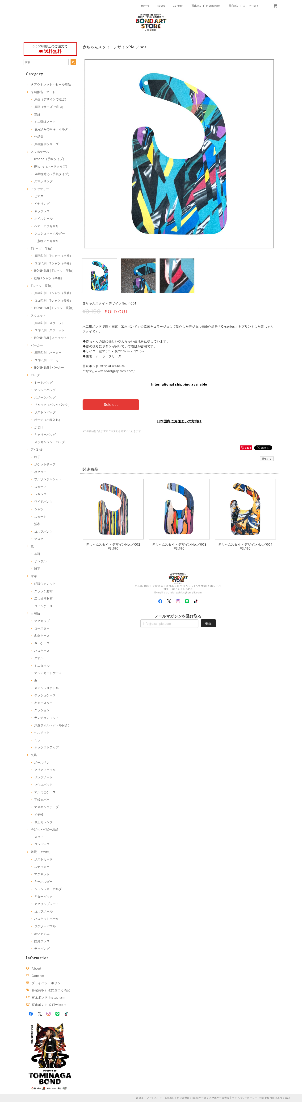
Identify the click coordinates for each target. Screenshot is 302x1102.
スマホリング (43, 181)
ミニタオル (42, 665)
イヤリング (42, 204)
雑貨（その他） (41, 852)
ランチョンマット (46, 718)
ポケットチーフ (45, 464)
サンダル (40, 561)
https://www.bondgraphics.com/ (109, 371)
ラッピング (42, 948)
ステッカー (42, 866)
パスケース (42, 651)
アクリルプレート (46, 904)
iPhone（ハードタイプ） (51, 166)
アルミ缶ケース (45, 792)
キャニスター (43, 703)
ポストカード (43, 859)
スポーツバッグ (45, 397)
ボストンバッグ (45, 412)
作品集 (38, 136)
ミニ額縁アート (45, 121)
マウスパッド (43, 784)
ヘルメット (42, 732)
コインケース (43, 606)
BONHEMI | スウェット (50, 338)
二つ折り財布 (43, 598)
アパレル (37, 449)
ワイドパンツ (43, 501)
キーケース (42, 643)
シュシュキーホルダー (49, 233)
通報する (267, 458)
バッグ (35, 375)
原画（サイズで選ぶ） (49, 107)
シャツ (38, 509)
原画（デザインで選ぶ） (51, 99)
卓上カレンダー (45, 822)
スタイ (38, 837)
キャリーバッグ (45, 434)
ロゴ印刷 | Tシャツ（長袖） (53, 300)
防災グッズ (42, 941)
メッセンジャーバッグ (49, 442)
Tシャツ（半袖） (42, 248)
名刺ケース (42, 635)
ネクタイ (40, 472)
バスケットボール (46, 919)
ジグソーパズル (45, 926)
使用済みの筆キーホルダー (52, 129)
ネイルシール (43, 218)
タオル (38, 658)
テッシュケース (45, 695)
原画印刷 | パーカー (48, 352)
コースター (42, 628)
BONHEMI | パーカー (49, 367)
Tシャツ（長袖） (42, 286)
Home (145, 5)
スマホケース (40, 151)
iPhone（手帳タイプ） (50, 159)
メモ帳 (38, 814)
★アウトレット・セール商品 (51, 84)
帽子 (37, 457)
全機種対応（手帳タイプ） (52, 174)
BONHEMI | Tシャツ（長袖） (54, 308)
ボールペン (42, 762)
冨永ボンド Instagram (206, 5)
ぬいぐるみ (42, 934)
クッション (42, 710)
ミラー (38, 740)
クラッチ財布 (43, 591)
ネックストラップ (46, 747)
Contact (178, 5)
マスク (38, 539)
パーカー (37, 345)
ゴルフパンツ (43, 531)
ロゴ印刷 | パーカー (48, 360)
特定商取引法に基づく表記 (51, 990)
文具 (34, 755)
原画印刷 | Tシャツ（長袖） (53, 293)
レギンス (40, 494)
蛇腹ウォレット (45, 583)
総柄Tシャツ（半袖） (49, 278)
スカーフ (40, 487)
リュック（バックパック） (52, 405)
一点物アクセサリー (48, 241)
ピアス (38, 196)
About (161, 5)
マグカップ (42, 621)
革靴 (37, 554)
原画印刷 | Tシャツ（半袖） (53, 256)
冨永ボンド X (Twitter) (243, 5)
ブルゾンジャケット (48, 479)
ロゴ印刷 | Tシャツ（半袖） (53, 263)
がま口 (38, 427)
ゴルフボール (43, 911)
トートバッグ (43, 382)
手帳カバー (42, 800)
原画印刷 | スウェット (49, 323)
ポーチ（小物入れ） (48, 420)
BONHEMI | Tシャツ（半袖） (54, 270)
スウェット (38, 315)
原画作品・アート (43, 92)
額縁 (37, 114)
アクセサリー (40, 189)
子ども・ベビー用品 (44, 829)
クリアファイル (45, 770)
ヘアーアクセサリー (48, 226)
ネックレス (42, 211)
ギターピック (43, 896)
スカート (40, 516)
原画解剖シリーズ (46, 144)
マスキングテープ (46, 807)
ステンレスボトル (46, 688)
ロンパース (42, 844)
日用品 (35, 613)
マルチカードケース (48, 673)
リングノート (43, 777)
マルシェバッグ (45, 390)
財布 (34, 576)
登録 (208, 623)
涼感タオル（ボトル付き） (52, 725)
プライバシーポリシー (48, 983)
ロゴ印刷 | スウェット (49, 330)
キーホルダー (43, 881)
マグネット (42, 874)
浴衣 (37, 524)
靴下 (37, 569)
